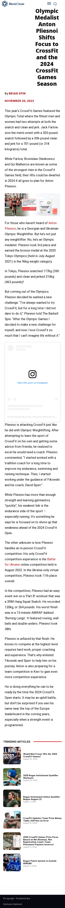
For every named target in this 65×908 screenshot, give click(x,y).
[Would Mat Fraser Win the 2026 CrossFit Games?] (12, 755)
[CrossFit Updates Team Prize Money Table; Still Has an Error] (12, 820)
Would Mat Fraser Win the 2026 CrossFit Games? (40, 755)
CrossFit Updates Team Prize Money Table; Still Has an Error (42, 819)
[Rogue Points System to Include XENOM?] (12, 862)
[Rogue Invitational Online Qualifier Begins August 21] (12, 798)
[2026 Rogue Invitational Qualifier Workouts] (12, 777)
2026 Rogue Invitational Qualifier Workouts (40, 776)
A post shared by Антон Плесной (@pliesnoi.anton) (33, 417)
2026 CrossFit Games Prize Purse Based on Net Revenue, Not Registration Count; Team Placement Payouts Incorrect (40, 841)
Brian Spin (17, 93)
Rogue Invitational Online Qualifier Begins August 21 (41, 798)
